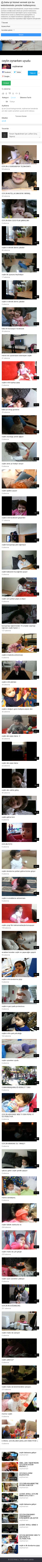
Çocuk (13, 97)
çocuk (4, 121)
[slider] (21, 48)
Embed (6, 83)
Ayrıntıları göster (7, 30)
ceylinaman (17, 66)
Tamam (21, 35)
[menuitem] (28, 52)
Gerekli (5, 23)
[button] (7, 52)
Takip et (33, 73)
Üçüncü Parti (5, 26)
